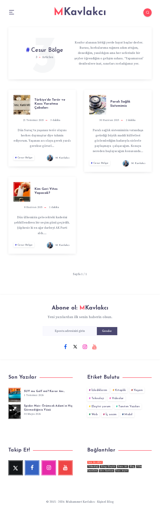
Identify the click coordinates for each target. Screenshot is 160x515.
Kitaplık (120, 390)
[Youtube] (95, 346)
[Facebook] (65, 346)
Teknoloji (97, 398)
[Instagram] (85, 346)
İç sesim (111, 414)
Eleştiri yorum (101, 406)
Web (94, 414)
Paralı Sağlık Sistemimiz (120, 103)
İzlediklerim (99, 390)
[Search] (147, 12)
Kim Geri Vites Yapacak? (46, 191)
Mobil (128, 414)
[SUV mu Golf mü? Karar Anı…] (14, 394)
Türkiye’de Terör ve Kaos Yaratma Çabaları (49, 103)
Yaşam (138, 390)
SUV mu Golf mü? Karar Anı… (44, 391)
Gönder (107, 331)
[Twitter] (75, 346)
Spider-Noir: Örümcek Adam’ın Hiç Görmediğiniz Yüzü (48, 408)
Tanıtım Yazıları (129, 406)
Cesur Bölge (25, 157)
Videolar (118, 398)
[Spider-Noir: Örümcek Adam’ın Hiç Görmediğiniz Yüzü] (14, 411)
